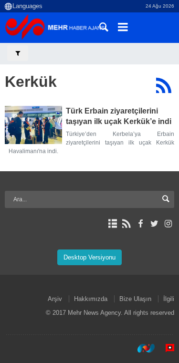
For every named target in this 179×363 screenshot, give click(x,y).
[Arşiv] (112, 223)
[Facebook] (140, 223)
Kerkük (31, 81)
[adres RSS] (126, 223)
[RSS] (163, 85)
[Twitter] (154, 223)
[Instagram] (168, 223)
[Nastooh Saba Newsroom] (141, 348)
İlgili (168, 298)
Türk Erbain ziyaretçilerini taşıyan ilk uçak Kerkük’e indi (118, 116)
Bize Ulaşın (135, 298)
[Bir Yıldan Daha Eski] (33, 125)
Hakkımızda (90, 298)
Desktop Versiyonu (89, 257)
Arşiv (55, 298)
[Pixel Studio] (165, 348)
